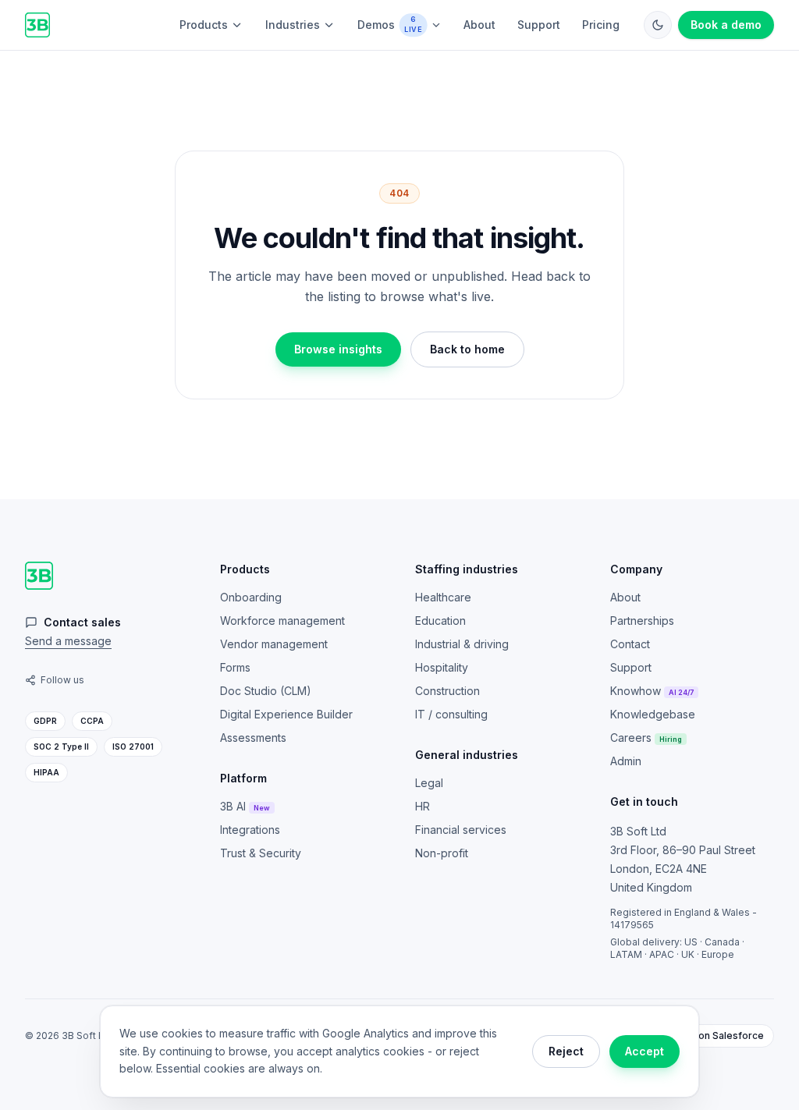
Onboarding (251, 597)
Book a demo (726, 24)
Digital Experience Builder (286, 714)
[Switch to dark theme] (658, 25)
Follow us (62, 680)
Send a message (68, 640)
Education (440, 620)
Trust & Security (260, 853)
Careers (646, 737)
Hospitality (441, 667)
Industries (292, 24)
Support (538, 24)
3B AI (245, 806)
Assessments (253, 737)
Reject (566, 1051)
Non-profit (441, 853)
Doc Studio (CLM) (265, 690)
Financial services (460, 829)
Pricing (601, 24)
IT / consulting (451, 714)
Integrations (250, 829)
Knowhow (652, 690)
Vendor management (274, 644)
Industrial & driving (462, 644)
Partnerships (642, 620)
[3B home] (37, 24)
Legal (429, 782)
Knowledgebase (652, 714)
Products (203, 24)
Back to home (467, 349)
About (479, 24)
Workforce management (282, 620)
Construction (447, 690)
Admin (625, 761)
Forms (235, 667)
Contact (630, 644)
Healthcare (443, 597)
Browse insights (338, 349)
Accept (644, 1051)
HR (422, 806)
